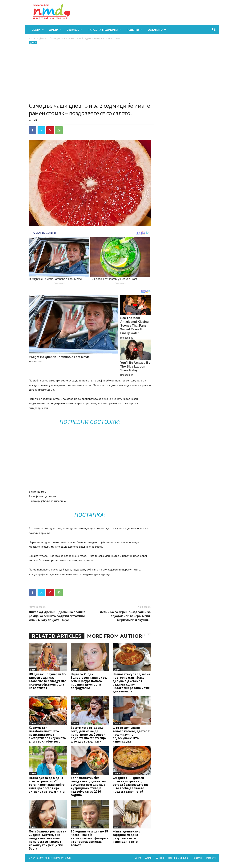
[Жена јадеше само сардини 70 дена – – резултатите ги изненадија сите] (132, 814)
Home (32, 38)
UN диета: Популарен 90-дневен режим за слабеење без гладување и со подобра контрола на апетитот (47, 681)
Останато (155, 29)
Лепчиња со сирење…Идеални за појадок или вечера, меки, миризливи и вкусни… (125, 616)
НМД (35, 119)
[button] (213, 30)
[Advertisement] (90, 73)
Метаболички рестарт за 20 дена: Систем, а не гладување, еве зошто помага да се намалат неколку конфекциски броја (47, 840)
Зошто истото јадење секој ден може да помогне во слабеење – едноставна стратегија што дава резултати (88, 734)
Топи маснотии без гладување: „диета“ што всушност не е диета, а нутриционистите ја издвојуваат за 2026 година (89, 786)
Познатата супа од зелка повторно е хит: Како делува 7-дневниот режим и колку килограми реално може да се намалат (131, 682)
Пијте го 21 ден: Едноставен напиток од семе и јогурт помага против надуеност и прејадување (89, 681)
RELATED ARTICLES (56, 636)
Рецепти (133, 29)
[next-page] (149, 635)
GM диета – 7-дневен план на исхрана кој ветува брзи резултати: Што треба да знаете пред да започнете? (130, 785)
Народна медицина (103, 29)
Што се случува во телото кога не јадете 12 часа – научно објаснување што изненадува (131, 734)
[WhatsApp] (59, 130)
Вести (36, 29)
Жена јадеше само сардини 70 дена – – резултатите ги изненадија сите (128, 836)
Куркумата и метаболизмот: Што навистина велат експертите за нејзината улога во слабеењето (47, 734)
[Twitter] (41, 130)
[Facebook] (32, 130)
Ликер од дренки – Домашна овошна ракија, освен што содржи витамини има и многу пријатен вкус (57, 616)
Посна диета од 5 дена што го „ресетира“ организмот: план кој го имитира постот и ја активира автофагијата (47, 785)
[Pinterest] (50, 130)
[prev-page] (144, 635)
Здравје (73, 29)
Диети (53, 29)
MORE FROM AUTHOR (114, 636)
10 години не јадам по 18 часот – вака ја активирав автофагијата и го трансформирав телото (89, 838)
